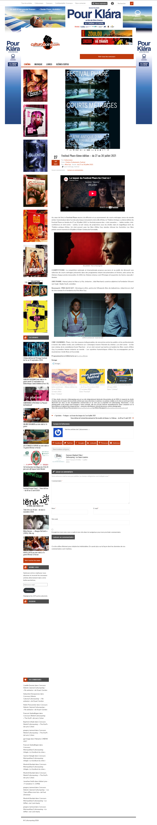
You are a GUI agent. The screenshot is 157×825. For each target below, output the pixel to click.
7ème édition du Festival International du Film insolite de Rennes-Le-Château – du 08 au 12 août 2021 (100, 418)
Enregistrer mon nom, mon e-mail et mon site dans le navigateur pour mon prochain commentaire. (86, 532)
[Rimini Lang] (35, 297)
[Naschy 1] (35, 241)
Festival (82, 162)
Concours (49, 3)
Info (112, 3)
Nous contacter (80, 3)
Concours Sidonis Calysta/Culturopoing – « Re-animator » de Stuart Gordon (35, 687)
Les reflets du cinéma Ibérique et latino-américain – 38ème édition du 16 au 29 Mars (64, 387)
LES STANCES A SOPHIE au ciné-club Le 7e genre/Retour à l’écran (36, 446)
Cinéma (27, 64)
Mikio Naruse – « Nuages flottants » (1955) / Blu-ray (35, 532)
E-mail (96, 508)
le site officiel (82, 356)
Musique (38, 64)
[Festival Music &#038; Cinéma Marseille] (120, 376)
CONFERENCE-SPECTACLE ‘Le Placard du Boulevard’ (35, 403)
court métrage (68, 167)
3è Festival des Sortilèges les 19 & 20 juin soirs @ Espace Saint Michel (35, 468)
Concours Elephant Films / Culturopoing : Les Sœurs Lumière (77, 456)
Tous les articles (26, 3)
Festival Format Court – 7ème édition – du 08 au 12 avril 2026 (35, 489)
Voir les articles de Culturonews (77, 429)
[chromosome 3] (35, 206)
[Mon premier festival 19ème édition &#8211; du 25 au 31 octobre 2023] (92, 376)
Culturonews (39, 3)
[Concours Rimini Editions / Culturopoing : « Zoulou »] (107, 33)
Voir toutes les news (32, 560)
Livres (49, 64)
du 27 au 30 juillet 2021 (85, 164)
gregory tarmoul (29, 730)
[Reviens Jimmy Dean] (35, 136)
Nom (54, 508)
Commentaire (57, 481)
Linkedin (93, 443)
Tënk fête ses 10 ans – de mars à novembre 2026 (34, 510)
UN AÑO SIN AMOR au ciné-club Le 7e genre (35, 425)
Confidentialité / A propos (64, 3)
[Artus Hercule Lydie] (35, 276)
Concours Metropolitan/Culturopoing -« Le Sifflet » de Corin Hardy (35, 800)
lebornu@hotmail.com (85, 408)
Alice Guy (68, 164)
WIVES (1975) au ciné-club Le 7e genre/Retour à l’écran (34, 553)
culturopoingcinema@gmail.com (116, 408)
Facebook (58, 443)
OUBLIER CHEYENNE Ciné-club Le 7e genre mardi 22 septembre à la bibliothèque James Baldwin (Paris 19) (36, 381)
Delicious (116, 443)
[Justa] (78, 17)
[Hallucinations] (35, 171)
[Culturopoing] (45, 52)
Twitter (70, 443)
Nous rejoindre (101, 3)
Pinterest (104, 443)
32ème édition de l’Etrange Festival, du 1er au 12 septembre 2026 (35, 359)
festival (76, 167)
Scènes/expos (62, 64)
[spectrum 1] (35, 332)
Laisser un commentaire (75, 170)
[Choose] (35, 101)
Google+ (81, 443)
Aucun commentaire (58, 170)
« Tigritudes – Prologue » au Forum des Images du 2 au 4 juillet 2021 (75, 415)
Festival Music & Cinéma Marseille (119, 385)
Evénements (75, 162)
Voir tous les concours (106, 56)
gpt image (26, 739)
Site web (55, 519)
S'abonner (29, 590)
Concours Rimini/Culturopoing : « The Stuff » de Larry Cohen (35, 724)
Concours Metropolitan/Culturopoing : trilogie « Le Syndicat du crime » (34, 749)
